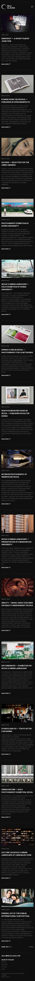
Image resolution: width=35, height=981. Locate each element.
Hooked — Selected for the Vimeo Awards (15, 163)
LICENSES (3, 975)
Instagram (4, 964)
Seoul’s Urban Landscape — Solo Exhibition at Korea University (15, 287)
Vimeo (3, 969)
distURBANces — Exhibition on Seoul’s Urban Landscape (16, 667)
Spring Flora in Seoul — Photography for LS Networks (17, 351)
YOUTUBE (4, 966)
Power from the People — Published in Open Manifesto (15, 100)
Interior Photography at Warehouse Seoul (14, 475)
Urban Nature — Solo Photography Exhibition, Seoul (17, 790)
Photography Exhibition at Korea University (15, 224)
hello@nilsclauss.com (10, 956)
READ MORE (5, 64)
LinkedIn (3, 962)
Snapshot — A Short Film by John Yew (15, 39)
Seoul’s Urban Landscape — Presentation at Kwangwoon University (16, 542)
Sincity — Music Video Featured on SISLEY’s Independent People (17, 604)
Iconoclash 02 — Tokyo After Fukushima (16, 729)
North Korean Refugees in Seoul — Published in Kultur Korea (15, 413)
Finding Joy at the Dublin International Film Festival (15, 914)
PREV (32, 947)
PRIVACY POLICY (5, 976)
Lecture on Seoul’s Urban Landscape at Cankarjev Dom (16, 853)
